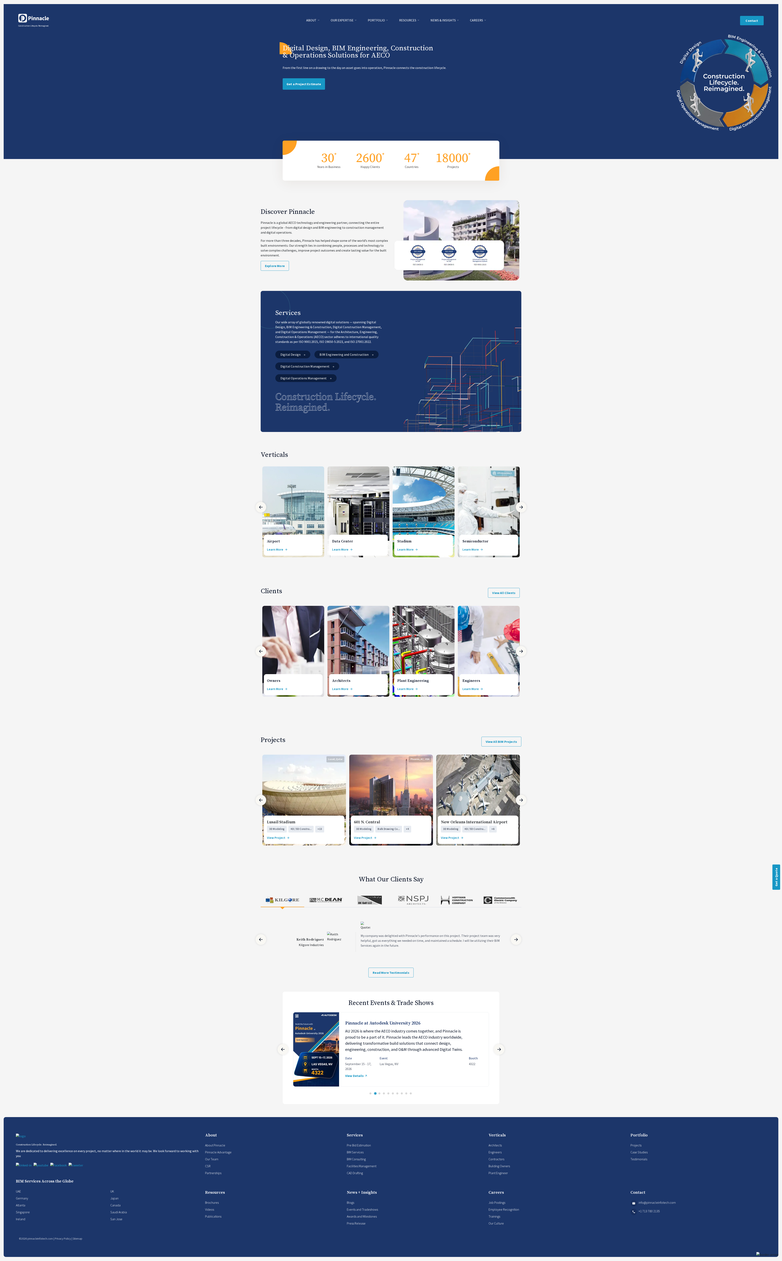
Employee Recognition (504, 1214)
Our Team (211, 1164)
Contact (752, 21)
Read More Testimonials (391, 973)
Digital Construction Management (305, 366)
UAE (18, 1196)
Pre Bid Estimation (359, 1150)
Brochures (212, 1207)
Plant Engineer (498, 1178)
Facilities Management (361, 1171)
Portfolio (377, 20)
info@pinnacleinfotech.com (657, 1207)
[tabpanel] (391, 1052)
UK (112, 1196)
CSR (208, 1171)
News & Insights (443, 20)
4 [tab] (384, 1098)
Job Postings (497, 1207)
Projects (635, 1150)
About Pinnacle (215, 1150)
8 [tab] (402, 1098)
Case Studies (639, 1157)
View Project (276, 838)
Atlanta (20, 1210)
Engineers (495, 1157)
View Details (354, 1084)
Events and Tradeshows (362, 1214)
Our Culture (496, 1228)
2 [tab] (375, 1098)
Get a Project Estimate (304, 84)
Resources (408, 20)
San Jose (116, 1224)
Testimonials (638, 1164)
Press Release (356, 1228)
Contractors (496, 1164)
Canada (115, 1210)
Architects (495, 1150)
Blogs (350, 1207)
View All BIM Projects (501, 742)
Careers (477, 20)
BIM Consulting (356, 1164)
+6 (492, 829)
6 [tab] (393, 1098)
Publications (213, 1221)
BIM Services (355, 1157)
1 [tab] (370, 1098)
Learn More (275, 550)
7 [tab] (397, 1098)
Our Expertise (342, 20)
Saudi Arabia (118, 1217)
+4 (407, 829)
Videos (209, 1214)
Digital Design (290, 354)
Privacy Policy (63, 1243)
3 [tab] (380, 1098)
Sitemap (77, 1243)
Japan (114, 1203)
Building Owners (499, 1171)
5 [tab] (388, 1098)
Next (521, 507)
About (311, 20)
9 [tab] (406, 1098)
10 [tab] (411, 1098)
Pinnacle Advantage (218, 1157)
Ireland (20, 1224)
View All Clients (503, 593)
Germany (22, 1203)
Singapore (23, 1217)
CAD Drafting (355, 1178)
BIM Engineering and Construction (344, 354)
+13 (319, 829)
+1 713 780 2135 (649, 1216)
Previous (261, 507)
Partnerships (213, 1178)
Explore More (275, 266)
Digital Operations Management (303, 378)
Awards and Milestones (362, 1221)
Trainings (494, 1221)
